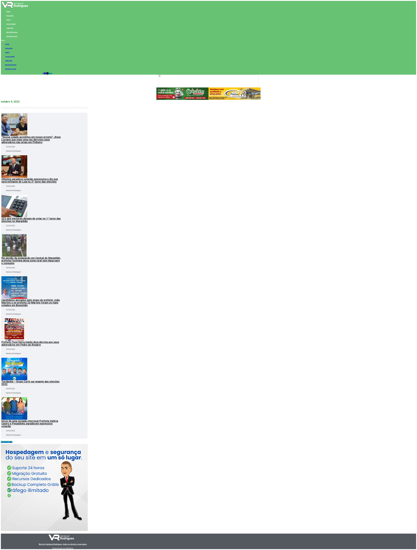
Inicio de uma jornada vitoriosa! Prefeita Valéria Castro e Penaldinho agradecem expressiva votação (29, 423)
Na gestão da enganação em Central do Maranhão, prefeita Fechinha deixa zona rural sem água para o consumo (31, 260)
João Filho (9, 28)
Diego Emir (10, 16)
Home (8, 11)
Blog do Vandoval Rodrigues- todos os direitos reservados (63, 544)
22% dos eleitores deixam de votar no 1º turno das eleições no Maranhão (31, 220)
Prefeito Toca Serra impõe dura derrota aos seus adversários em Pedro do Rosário (30, 343)
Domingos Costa (11, 36)
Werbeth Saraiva (11, 32)
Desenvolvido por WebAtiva (62, 548)
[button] (47, 40)
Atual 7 (8, 20)
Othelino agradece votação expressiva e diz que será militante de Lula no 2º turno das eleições (29, 180)
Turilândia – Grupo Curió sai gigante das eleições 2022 (30, 383)
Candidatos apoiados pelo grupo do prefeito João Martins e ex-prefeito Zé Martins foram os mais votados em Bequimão (30, 303)
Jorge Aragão (11, 24)
